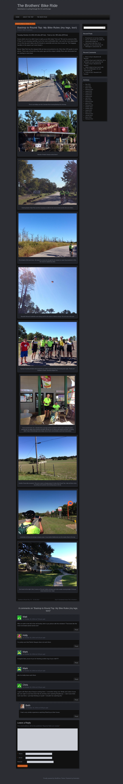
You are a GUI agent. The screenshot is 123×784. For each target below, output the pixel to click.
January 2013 (89, 115)
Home (17, 17)
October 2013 (88, 108)
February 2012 (89, 119)
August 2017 (88, 94)
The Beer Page (42, 17)
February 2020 (89, 89)
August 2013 (88, 110)
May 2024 (88, 84)
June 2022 (88, 86)
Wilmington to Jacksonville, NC (93, 46)
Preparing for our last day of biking (94, 38)
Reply (76, 629)
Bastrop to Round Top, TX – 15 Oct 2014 (28, 599)
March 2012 (88, 117)
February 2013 (89, 113)
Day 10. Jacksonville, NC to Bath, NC (95, 39)
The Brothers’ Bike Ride (37, 5)
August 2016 (88, 96)
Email (19, 757)
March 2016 (88, 100)
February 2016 (89, 101)
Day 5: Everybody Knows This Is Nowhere (66, 599)
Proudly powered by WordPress (52, 778)
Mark (22, 23)
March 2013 (88, 112)
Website (19, 761)
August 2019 (88, 91)
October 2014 (88, 106)
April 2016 (88, 98)
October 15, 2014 (30, 23)
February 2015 (89, 105)
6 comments (29, 30)
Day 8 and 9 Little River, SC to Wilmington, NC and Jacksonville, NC (93, 69)
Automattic (76, 778)
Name (19, 753)
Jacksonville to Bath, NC (91, 41)
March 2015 (88, 103)
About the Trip (28, 17)
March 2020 (88, 87)
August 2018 (88, 93)
